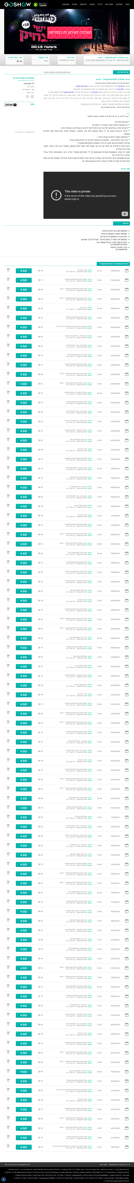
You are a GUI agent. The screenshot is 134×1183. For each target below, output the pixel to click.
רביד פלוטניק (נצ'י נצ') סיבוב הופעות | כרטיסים (88, 1172)
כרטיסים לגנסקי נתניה (122, 1169)
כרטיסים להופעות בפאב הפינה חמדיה (117, 1181)
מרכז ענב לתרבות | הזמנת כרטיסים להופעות (30, 1175)
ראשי (127, 4)
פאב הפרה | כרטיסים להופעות (119, 1175)
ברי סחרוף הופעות (68, 1169)
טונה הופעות (80, 1169)
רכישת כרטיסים (14, 1169)
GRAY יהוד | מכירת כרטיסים (55, 1175)
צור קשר (7, 1164)
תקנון (23, 1164)
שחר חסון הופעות (66, 1172)
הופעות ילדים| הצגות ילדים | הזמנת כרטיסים (88, 1178)
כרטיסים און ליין (110, 1172)
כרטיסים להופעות (123, 1172)
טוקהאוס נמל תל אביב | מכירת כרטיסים (46, 1172)
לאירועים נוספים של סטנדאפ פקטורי (57, 72)
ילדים (100, 4)
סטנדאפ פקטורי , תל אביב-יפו (24, 132)
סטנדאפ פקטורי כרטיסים (73, 1175)
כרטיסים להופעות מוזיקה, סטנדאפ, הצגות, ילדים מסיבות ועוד (40, 1169)
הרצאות (83, 4)
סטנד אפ (109, 4)
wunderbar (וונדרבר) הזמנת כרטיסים (95, 1175)
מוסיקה (119, 4)
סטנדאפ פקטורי (81, 86)
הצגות (92, 4)
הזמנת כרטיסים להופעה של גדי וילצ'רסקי (18, 1172)
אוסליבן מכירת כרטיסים (64, 1178)
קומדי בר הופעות (20, 1178)
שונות (74, 4)
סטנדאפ (121, 86)
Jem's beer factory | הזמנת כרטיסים (117, 1178)
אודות (28, 1164)
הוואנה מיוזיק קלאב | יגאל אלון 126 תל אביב (99, 1169)
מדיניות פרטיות (16, 1164)
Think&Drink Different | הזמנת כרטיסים (41, 1178)
